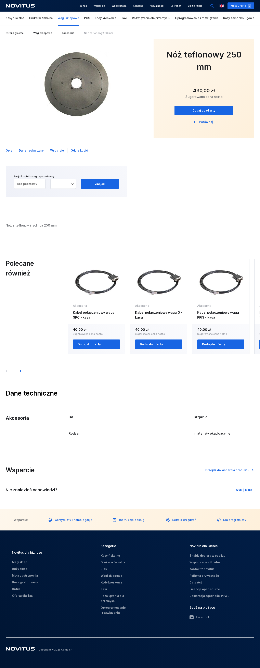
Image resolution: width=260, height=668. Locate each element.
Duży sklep (19, 568)
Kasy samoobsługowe (238, 18)
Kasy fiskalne (15, 18)
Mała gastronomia (25, 575)
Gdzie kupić (195, 5)
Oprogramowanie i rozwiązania (196, 18)
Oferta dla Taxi (23, 595)
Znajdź (100, 183)
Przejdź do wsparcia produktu (227, 470)
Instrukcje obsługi (132, 520)
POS (87, 18)
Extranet (176, 5)
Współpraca (119, 5)
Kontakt (138, 5)
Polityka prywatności (205, 575)
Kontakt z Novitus (202, 569)
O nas (83, 5)
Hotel (16, 589)
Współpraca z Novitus (205, 562)
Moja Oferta (240, 5)
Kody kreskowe (105, 18)
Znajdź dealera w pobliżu (207, 555)
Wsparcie (99, 5)
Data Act (196, 582)
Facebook (203, 617)
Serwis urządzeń (184, 520)
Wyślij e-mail (244, 489)
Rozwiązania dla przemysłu (151, 18)
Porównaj (206, 122)
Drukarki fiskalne (41, 18)
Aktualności (157, 5)
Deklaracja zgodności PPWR (209, 596)
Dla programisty (234, 520)
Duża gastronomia (25, 582)
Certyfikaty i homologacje (73, 520)
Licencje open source (205, 589)
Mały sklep (19, 562)
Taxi (124, 18)
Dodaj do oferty (204, 110)
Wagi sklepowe (68, 18)
